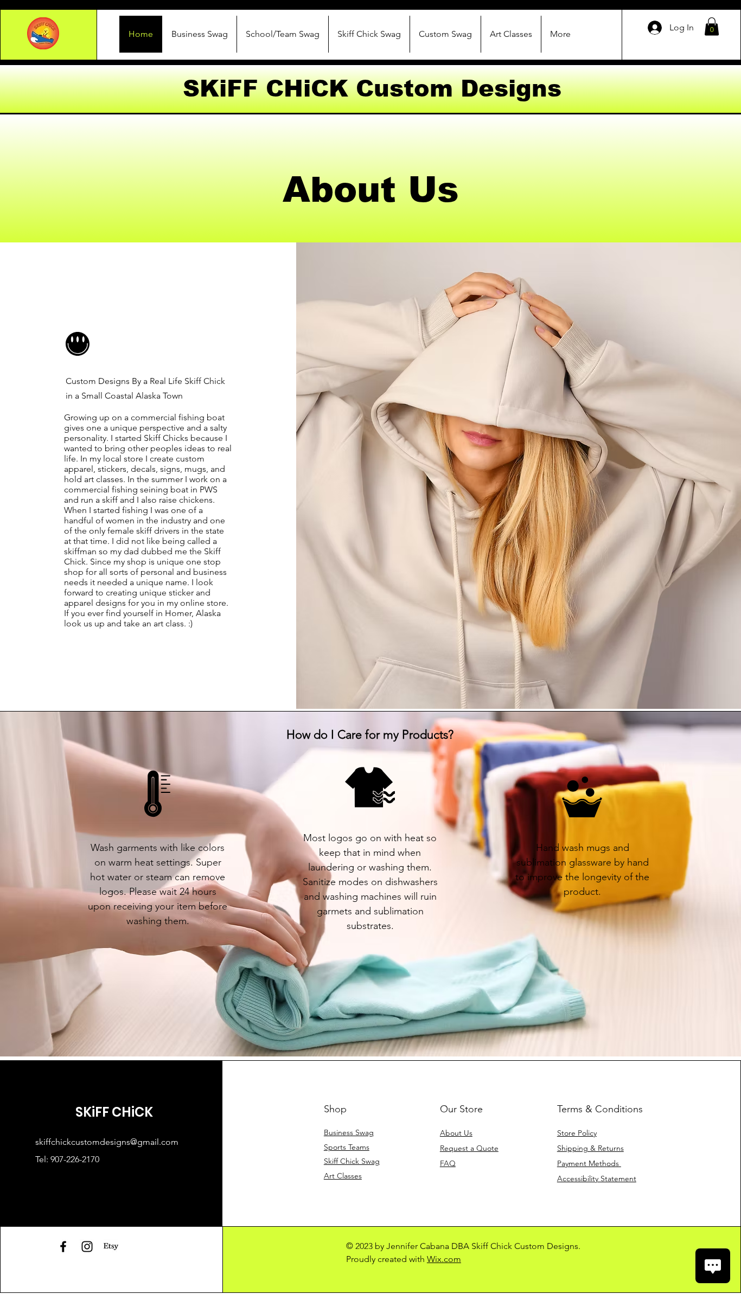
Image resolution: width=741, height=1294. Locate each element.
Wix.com (444, 1259)
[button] (711, 26)
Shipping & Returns (590, 1148)
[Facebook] (63, 1246)
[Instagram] (87, 1246)
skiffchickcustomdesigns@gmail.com (106, 1142)
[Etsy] (111, 1246)
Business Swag (349, 1132)
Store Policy (577, 1133)
